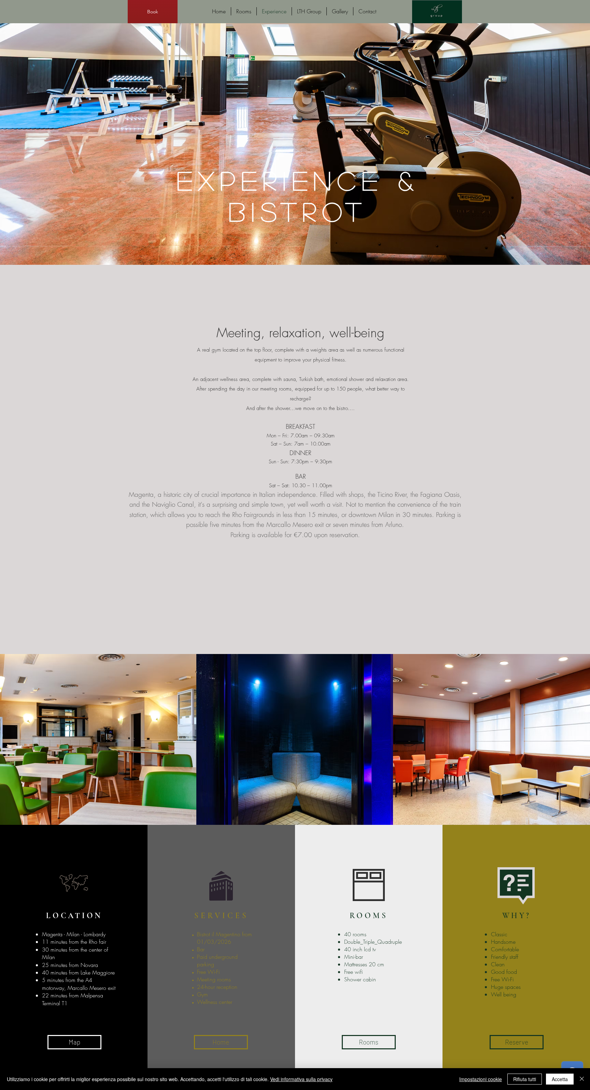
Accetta (560, 1079)
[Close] (582, 1079)
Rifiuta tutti (524, 1079)
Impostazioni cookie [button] (480, 1079)
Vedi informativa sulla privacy (301, 1079)
